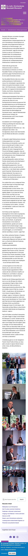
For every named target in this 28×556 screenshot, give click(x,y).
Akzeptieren (4, 553)
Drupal (13, 530)
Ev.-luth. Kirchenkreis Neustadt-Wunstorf (15, 7)
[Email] (17, 537)
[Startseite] (3, 7)
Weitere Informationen (10, 549)
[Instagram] (14, 537)
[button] (14, 360)
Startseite (3, 29)
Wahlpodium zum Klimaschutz (10, 507)
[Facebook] (10, 537)
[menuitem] (23, 2)
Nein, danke (12, 553)
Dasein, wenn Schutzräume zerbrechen (12, 518)
